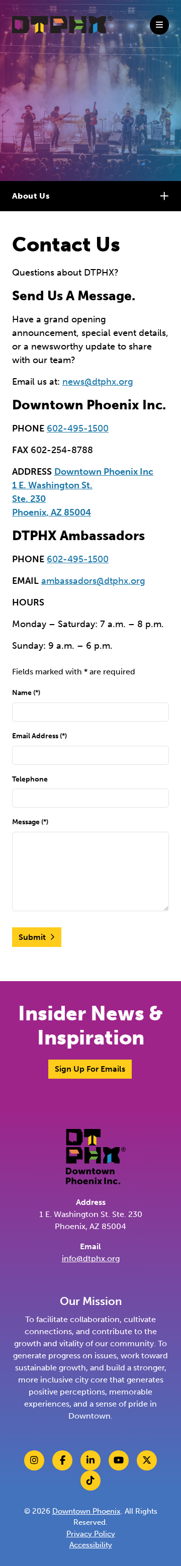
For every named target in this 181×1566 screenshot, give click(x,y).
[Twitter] (147, 1460)
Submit (32, 937)
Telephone (30, 779)
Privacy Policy (90, 1533)
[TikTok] (90, 1480)
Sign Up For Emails (90, 1069)
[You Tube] (119, 1460)
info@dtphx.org (91, 1258)
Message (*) (30, 821)
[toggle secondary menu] (166, 196)
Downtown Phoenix (86, 1511)
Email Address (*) (39, 735)
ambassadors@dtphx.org (93, 580)
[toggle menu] (159, 25)
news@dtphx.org (97, 381)
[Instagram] (34, 1460)
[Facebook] (62, 1460)
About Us (31, 196)
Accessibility (90, 1544)
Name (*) (26, 692)
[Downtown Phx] (96, 1156)
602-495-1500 (78, 428)
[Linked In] (90, 1460)
